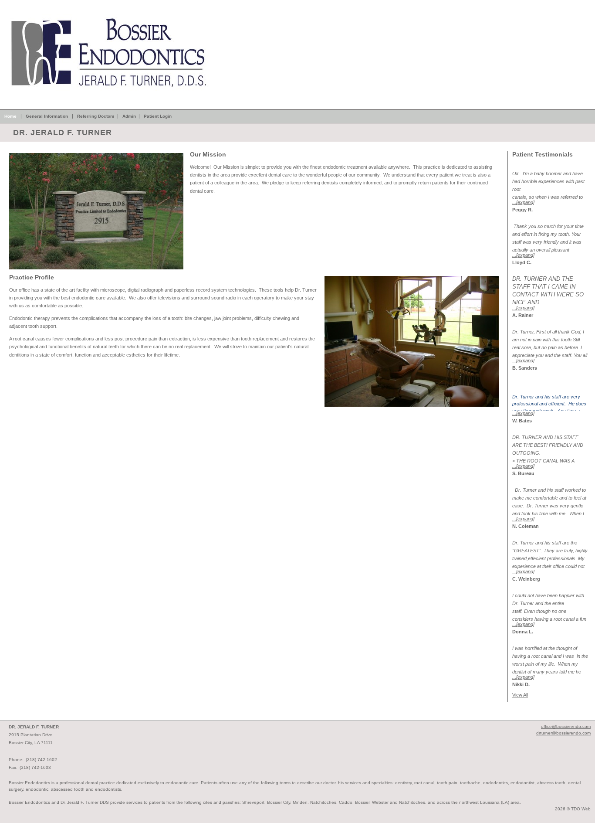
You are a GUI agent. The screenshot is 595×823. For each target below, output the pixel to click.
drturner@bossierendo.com (563, 733)
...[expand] (523, 202)
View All (520, 694)
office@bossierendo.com (566, 726)
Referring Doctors (96, 116)
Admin (129, 116)
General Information (47, 116)
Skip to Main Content (22, 2)
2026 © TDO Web (573, 808)
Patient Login (158, 116)
